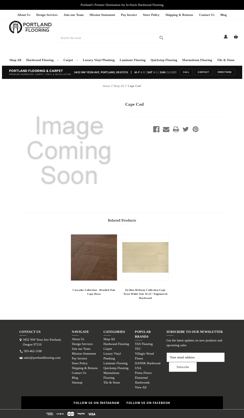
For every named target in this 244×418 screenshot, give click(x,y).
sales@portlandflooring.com (42, 357)
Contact (203, 72)
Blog (223, 15)
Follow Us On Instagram (96, 403)
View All (140, 387)
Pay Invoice (129, 15)
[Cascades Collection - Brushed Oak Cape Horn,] (94, 257)
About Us (23, 15)
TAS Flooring (144, 344)
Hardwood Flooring (40, 60)
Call (186, 72)
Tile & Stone (226, 60)
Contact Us (207, 15)
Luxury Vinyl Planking (99, 60)
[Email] (166, 129)
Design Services (47, 15)
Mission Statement (102, 15)
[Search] (161, 38)
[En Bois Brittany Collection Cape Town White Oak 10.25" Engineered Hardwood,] (145, 257)
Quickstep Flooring (164, 60)
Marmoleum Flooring (197, 60)
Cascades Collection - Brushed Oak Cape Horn (94, 292)
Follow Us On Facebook (148, 403)
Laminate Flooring (133, 60)
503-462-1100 (33, 351)
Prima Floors (143, 373)
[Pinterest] (195, 129)
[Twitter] (186, 129)
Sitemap (77, 382)
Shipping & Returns (179, 15)
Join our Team (74, 15)
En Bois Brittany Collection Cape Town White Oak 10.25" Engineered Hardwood (145, 294)
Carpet (68, 60)
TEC (138, 349)
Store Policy (151, 15)
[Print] (176, 129)
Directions (225, 72)
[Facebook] (156, 129)
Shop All (15, 60)
